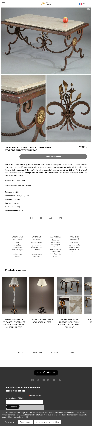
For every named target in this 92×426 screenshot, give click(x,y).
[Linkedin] (43, 380)
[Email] (41, 218)
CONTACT (20, 352)
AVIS (72, 352)
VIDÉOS (54, 352)
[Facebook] (31, 218)
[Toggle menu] (3, 3)
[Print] (50, 218)
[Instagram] (48, 380)
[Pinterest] (60, 218)
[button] (46, 156)
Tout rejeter (25, 422)
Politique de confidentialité (17, 417)
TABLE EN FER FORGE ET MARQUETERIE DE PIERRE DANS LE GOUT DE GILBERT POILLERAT (69, 323)
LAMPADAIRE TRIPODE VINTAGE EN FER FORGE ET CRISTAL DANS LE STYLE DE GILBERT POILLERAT (14, 323)
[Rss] (59, 380)
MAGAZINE (37, 352)
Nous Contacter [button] (46, 372)
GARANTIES (55, 237)
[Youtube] (54, 380)
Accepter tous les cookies (47, 422)
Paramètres (10, 422)
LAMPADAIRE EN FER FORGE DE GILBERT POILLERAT (42, 321)
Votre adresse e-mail (15, 398)
